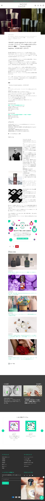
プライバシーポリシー (28, 464)
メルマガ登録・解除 (27, 460)
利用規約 (3, 462)
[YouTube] (32, 475)
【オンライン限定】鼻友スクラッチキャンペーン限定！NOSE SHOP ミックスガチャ (14, 437)
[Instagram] (29, 475)
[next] (42, 430)
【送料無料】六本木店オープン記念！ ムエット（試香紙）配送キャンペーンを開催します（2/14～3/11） (32, 401)
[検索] (40, 5)
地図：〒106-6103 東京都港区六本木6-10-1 (16, 105)
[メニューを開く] (1, 5)
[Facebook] (24, 475)
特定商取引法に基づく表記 (28, 462)
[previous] (3, 430)
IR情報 (3, 468)
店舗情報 (3, 458)
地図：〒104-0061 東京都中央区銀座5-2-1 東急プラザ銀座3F (19, 114)
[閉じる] (43, 477)
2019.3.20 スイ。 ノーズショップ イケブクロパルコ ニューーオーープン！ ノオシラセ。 (12, 401)
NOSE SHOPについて (6, 457)
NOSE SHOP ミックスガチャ (31, 436)
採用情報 (3, 460)
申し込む (5, 483)
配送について (4, 464)
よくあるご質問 (26, 458)
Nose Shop (14, 433)
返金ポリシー (4, 466)
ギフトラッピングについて (28, 457)
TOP (8, 36)
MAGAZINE (12, 36)
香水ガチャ (14, 434)
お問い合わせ (26, 466)
